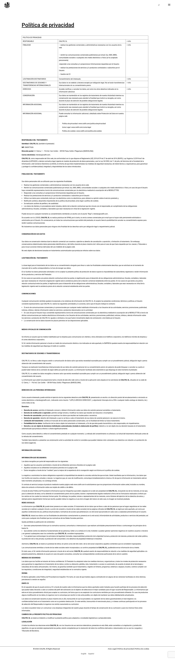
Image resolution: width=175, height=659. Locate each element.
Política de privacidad (126, 649)
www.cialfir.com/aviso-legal (81, 127)
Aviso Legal (112, 649)
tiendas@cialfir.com (43, 155)
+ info (129, 41)
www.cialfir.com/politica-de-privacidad (92, 124)
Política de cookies (142, 649)
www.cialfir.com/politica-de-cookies (89, 131)
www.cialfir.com (79, 484)
